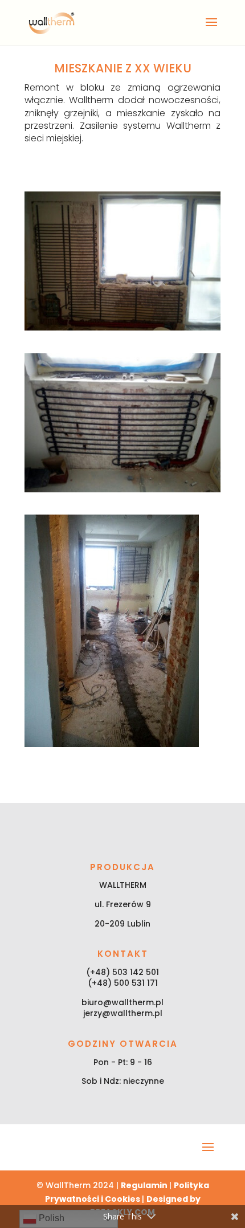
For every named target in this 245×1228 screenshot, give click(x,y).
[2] (122, 489)
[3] (111, 744)
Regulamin (145, 1185)
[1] (122, 327)
